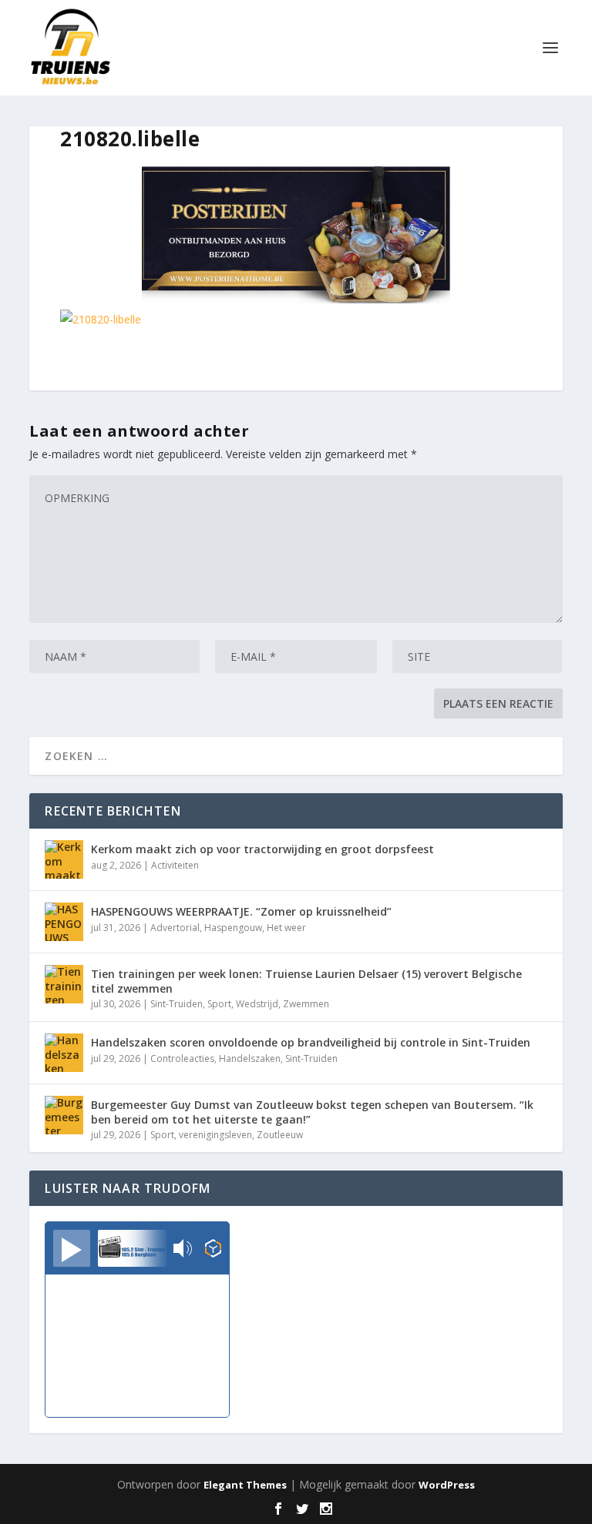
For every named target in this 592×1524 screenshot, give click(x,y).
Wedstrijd (257, 1003)
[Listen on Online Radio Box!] (213, 1250)
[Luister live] (71, 1248)
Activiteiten (175, 865)
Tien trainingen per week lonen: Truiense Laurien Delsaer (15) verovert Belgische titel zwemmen (306, 980)
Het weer (286, 927)
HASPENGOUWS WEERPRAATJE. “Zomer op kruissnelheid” (241, 911)
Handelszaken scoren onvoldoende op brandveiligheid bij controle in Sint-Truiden (310, 1042)
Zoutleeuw (280, 1134)
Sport (219, 1003)
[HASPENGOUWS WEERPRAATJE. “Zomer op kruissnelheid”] (64, 922)
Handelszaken (250, 1058)
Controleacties (182, 1058)
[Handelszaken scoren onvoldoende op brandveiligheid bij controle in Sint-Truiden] (64, 1052)
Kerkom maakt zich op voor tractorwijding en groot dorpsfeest (262, 849)
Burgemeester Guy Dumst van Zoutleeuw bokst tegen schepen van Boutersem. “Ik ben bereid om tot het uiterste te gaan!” (312, 1111)
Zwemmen (306, 1003)
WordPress (447, 1485)
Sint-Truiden (176, 1003)
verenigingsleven (215, 1134)
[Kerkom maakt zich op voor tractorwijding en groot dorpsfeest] (64, 859)
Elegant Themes (245, 1485)
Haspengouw (233, 927)
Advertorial (175, 927)
